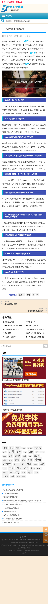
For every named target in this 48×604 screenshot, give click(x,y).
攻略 (17, 460)
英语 (23, 472)
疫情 (11, 468)
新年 (23, 460)
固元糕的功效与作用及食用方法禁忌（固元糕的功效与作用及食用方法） (14, 325)
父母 (4, 468)
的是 (26, 468)
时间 (30, 460)
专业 (5, 448)
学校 (4, 456)
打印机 (33, 52)
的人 (19, 468)
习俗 (18, 447)
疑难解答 (22, 542)
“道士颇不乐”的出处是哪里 (12, 518)
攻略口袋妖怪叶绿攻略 (11, 522)
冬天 (11, 451)
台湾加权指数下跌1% (10, 493)
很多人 (37, 456)
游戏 (42, 464)
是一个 (16, 464)
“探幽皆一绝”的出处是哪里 (12, 504)
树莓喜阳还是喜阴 (32, 325)
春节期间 (7, 464)
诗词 (36, 473)
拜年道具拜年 (30, 322)
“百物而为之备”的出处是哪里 (13, 490)
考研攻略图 (7, 333)
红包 (39, 468)
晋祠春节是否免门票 (10, 497)
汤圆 (35, 464)
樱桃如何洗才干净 (10, 304)
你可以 (30, 448)
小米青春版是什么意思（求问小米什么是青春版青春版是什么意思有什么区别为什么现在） (36, 337)
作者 (23, 448)
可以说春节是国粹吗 (10, 337)
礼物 (33, 468)
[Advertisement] (24, 580)
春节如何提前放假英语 (11, 329)
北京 (25, 452)
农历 (4, 452)
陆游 (23, 476)
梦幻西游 (26, 464)
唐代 (31, 451)
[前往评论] (45, 534)
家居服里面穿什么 (9, 511)
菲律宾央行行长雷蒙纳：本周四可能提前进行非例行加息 (36, 333)
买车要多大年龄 (8, 322)
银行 (18, 476)
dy (7, 36)
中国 (11, 448)
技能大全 (19, 2)
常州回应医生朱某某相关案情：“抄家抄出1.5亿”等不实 (22, 500)
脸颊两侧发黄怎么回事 (36, 311)
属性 (27, 63)
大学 (37, 452)
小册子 (26, 41)
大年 (42, 452)
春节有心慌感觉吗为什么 (12, 515)
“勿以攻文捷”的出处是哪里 (35, 329)
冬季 (19, 451)
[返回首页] (45, 529)
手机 (5, 460)
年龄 (30, 456)
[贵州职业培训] (24, 8)
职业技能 (10, 2)
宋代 (18, 456)
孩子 (10, 456)
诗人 (30, 472)
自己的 (14, 471)
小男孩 (24, 553)
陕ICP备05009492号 (31, 542)
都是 (13, 476)
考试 (5, 472)
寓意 (24, 456)
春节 (38, 459)
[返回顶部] (45, 540)
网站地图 (15, 542)
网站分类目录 (36, 540)
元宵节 (37, 447)
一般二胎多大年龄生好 (11, 508)
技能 (10, 460)
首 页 (3, 2)
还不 (5, 476)
